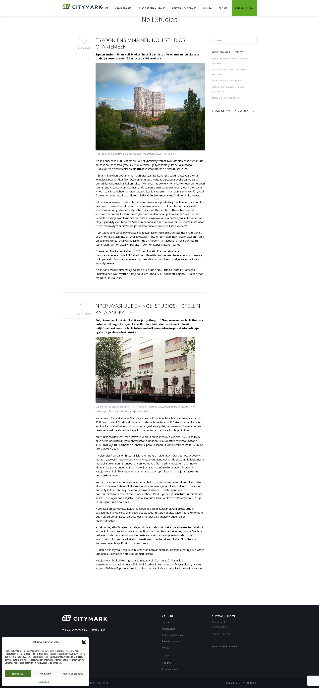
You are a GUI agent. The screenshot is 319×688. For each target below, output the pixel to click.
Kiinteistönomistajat (152, 8)
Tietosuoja (44, 681)
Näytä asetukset (73, 673)
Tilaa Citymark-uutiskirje (225, 646)
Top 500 (222, 8)
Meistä (207, 8)
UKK (166, 655)
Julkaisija (231, 683)
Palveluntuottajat (184, 8)
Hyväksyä (18, 673)
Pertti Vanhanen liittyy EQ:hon (226, 80)
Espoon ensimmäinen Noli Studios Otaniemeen (140, 43)
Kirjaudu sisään (245, 8)
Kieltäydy (45, 673)
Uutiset (104, 8)
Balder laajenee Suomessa (225, 97)
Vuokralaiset (123, 8)
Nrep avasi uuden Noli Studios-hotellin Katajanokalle (148, 309)
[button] (84, 641)
